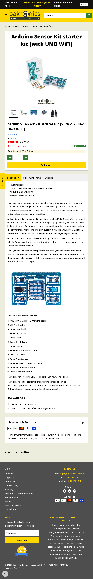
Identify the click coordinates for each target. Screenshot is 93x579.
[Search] (89, 15)
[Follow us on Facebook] (64, 491)
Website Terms (12, 497)
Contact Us (10, 481)
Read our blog (11, 485)
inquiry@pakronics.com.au (72, 473)
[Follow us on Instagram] (74, 491)
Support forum (12, 477)
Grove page (28, 261)
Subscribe (22, 540)
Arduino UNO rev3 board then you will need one (45, 376)
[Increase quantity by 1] (25, 157)
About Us (9, 473)
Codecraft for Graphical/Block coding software (32, 408)
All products (17, 26)
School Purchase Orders (63, 4)
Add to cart (46, 165)
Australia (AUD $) (13, 568)
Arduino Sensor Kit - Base (22, 195)
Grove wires (51, 254)
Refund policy (11, 509)
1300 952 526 (72, 477)
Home (7, 26)
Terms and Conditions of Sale (19, 493)
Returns (8, 501)
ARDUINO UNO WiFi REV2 (21, 192)
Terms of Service (13, 505)
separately (22, 385)
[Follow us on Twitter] (69, 491)
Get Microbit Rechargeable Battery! (37, 4)
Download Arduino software (23, 404)
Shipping (49, 178)
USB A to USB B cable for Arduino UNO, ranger (31, 188)
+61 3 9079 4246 (11, 4)
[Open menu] (6, 15)
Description (13, 178)
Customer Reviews (32, 178)
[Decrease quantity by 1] (9, 157)
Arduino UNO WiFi (70, 230)
